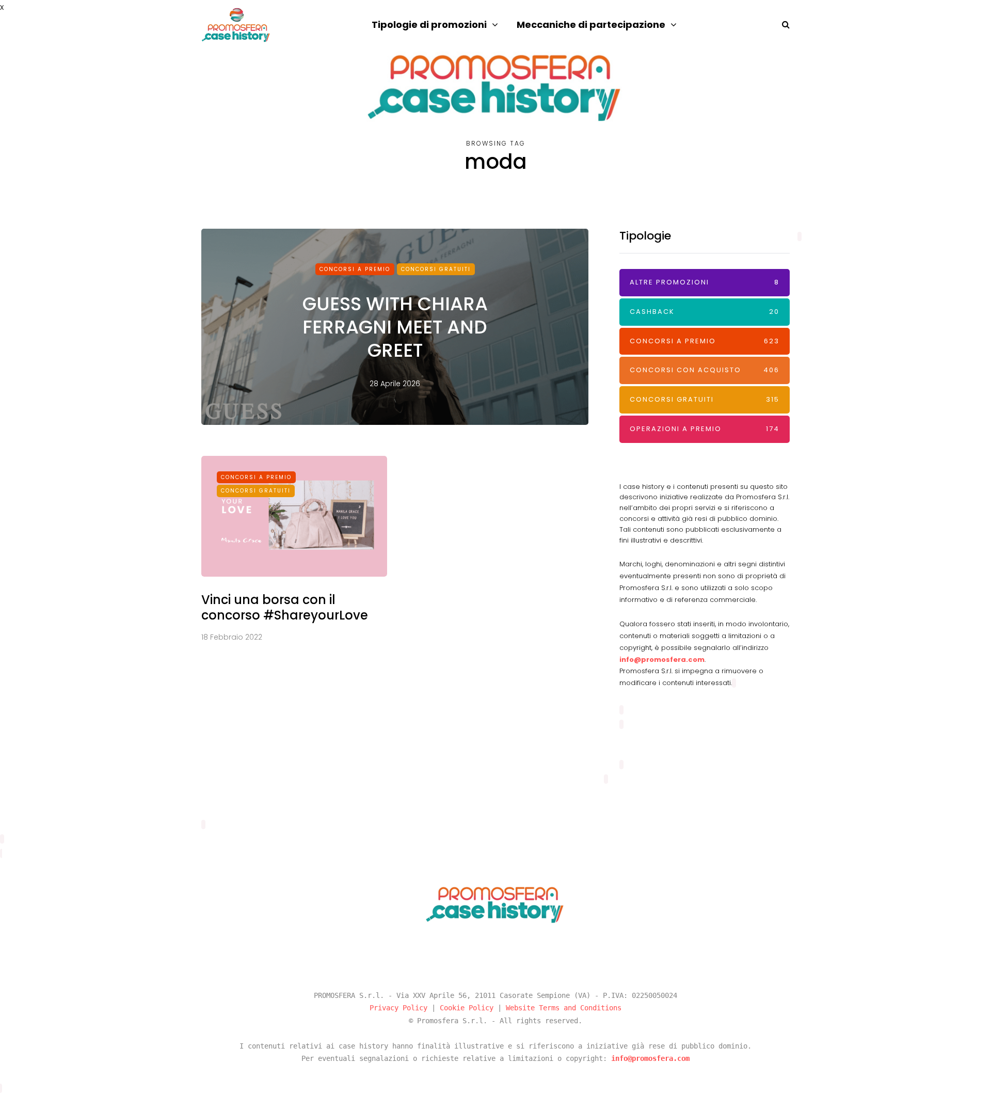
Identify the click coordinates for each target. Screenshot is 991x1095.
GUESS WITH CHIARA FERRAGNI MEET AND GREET (395, 327)
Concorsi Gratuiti (436, 269)
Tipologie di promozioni (429, 24)
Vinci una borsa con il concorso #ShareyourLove (284, 607)
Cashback (704, 311)
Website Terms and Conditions (563, 1008)
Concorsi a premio (354, 269)
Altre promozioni (704, 282)
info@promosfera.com (662, 659)
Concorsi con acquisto (704, 370)
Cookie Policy (466, 1008)
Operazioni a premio (704, 429)
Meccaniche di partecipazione (591, 24)
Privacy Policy (398, 1008)
